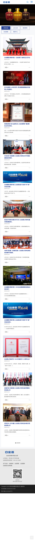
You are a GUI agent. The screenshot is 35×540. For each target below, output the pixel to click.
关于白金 (5, 463)
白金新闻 (11, 463)
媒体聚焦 (25, 28)
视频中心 (15, 31)
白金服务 (22, 463)
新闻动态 (6, 28)
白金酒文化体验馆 (7, 465)
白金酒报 (6, 31)
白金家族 (17, 463)
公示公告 (15, 28)
